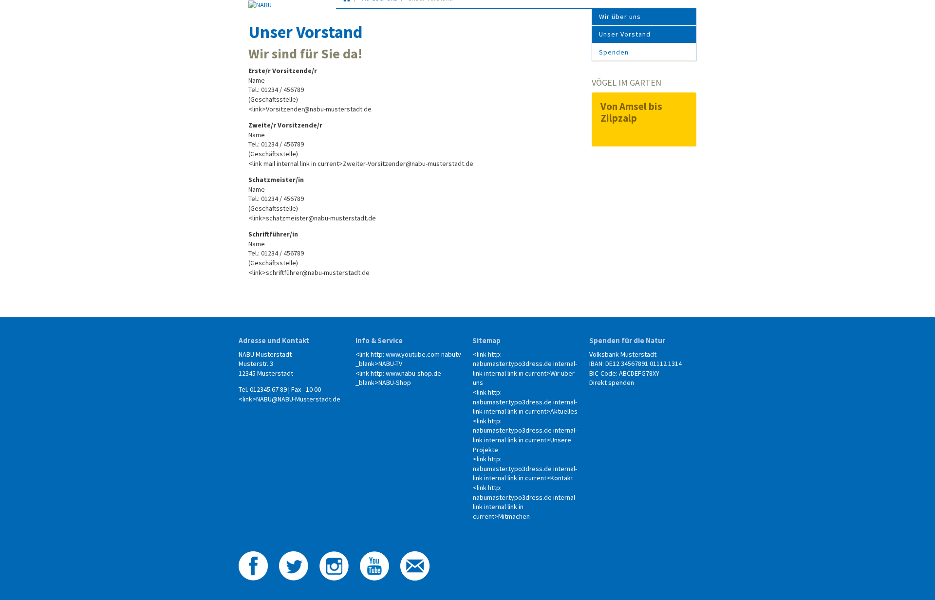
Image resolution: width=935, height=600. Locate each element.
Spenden (614, 52)
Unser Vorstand (625, 34)
